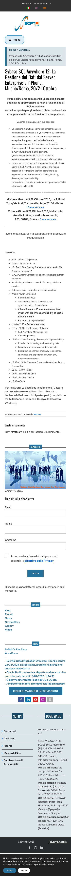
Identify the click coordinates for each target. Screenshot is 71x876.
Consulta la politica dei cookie (38, 864)
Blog (7, 610)
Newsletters (12, 621)
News (8, 618)
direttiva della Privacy (39, 560)
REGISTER (26, 3)
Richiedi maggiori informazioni (35, 691)
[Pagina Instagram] (43, 699)
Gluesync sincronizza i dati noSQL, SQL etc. (31, 679)
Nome (8, 523)
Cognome (10, 539)
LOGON (35, 3)
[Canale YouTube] (35, 699)
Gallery (9, 625)
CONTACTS (45, 3)
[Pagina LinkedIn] (28, 699)
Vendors (24, 49)
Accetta (9, 870)
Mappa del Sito (12, 753)
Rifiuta (24, 870)
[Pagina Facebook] (21, 699)
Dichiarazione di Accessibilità (13, 762)
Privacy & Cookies (58, 841)
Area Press (11, 653)
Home (12, 49)
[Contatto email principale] (50, 699)
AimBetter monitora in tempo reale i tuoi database (35, 683)
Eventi (9, 614)
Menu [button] (17, 39)
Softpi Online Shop (16, 649)
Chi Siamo (9, 738)
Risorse (8, 745)
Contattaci (10, 731)
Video (8, 629)
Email (8, 507)
